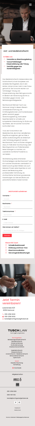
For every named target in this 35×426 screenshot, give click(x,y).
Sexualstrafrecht (16, 341)
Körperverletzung (16, 343)
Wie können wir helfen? (11, 227)
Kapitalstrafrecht (16, 350)
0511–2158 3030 (10, 314)
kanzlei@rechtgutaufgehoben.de (16, 319)
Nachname (6, 203)
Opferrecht (17, 358)
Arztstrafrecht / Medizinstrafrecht (17, 354)
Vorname (6, 196)
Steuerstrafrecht (16, 352)
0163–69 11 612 (11, 395)
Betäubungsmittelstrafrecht (17, 340)
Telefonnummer (8, 211)
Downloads (17, 368)
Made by (17, 417)
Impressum (17, 408)
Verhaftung (16, 365)
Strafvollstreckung (17, 345)
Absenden (7, 235)
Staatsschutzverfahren (16, 347)
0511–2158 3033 (10, 316)
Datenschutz (17, 410)
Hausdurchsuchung (17, 363)
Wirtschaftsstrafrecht (17, 356)
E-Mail (5, 219)
